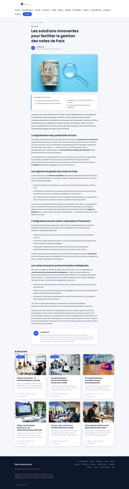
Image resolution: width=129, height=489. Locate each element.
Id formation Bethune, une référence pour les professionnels (94, 380)
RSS (113, 467)
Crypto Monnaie (96, 10)
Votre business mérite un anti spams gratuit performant (97, 426)
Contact (27, 14)
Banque (60, 10)
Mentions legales (105, 467)
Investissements (27, 10)
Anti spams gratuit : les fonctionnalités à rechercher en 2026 (59, 380)
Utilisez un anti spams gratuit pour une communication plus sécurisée (29, 427)
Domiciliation (77, 10)
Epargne (68, 10)
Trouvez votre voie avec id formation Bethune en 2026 (62, 426)
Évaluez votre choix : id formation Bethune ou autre (28, 379)
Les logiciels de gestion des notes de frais (48, 103)
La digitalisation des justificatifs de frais (47, 101)
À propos (18, 14)
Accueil (17, 10)
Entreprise (107, 10)
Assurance (46, 10)
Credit (54, 10)
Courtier (38, 10)
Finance (86, 10)
